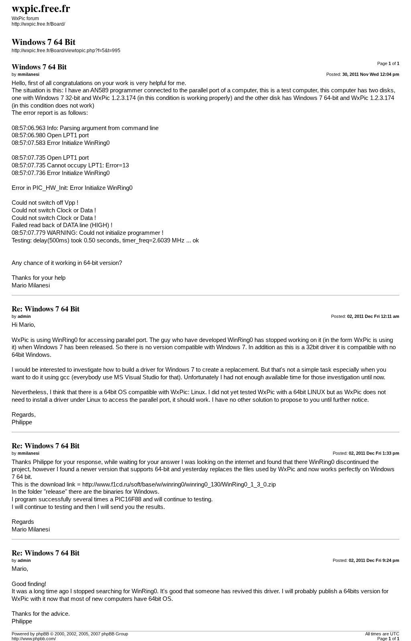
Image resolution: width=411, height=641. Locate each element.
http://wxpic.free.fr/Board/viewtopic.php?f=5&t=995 (66, 50)
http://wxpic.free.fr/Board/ (38, 24)
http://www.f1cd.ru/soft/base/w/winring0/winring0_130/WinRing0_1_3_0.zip (179, 484)
